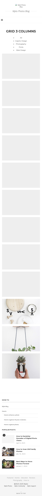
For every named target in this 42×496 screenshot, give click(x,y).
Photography (21, 44)
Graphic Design (21, 41)
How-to (4, 411)
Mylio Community (19, 486)
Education (24, 478)
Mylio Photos (8, 486)
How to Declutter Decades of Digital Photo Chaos (26, 438)
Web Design (21, 50)
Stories (17, 478)
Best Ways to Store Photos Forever (24, 463)
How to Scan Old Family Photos (26, 450)
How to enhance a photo (11, 415)
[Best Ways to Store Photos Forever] (8, 464)
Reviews (32, 478)
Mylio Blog (5, 406)
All (21, 38)
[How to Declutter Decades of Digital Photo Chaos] (8, 439)
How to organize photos (11, 424)
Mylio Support (31, 486)
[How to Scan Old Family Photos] (8, 452)
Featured (10, 478)
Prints (21, 47)
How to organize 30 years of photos (15, 420)
